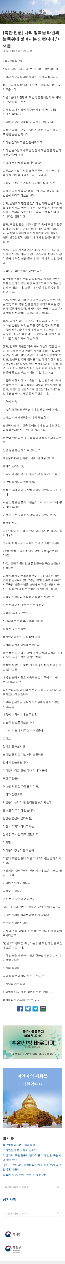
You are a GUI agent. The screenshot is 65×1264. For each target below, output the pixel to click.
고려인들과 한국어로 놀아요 (20, 1150)
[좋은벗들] (35, 12)
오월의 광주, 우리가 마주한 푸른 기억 (25, 1174)
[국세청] (32, 1234)
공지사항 (27, 51)
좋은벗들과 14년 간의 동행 (19, 1145)
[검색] (58, 1187)
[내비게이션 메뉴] (58, 12)
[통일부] (32, 1249)
